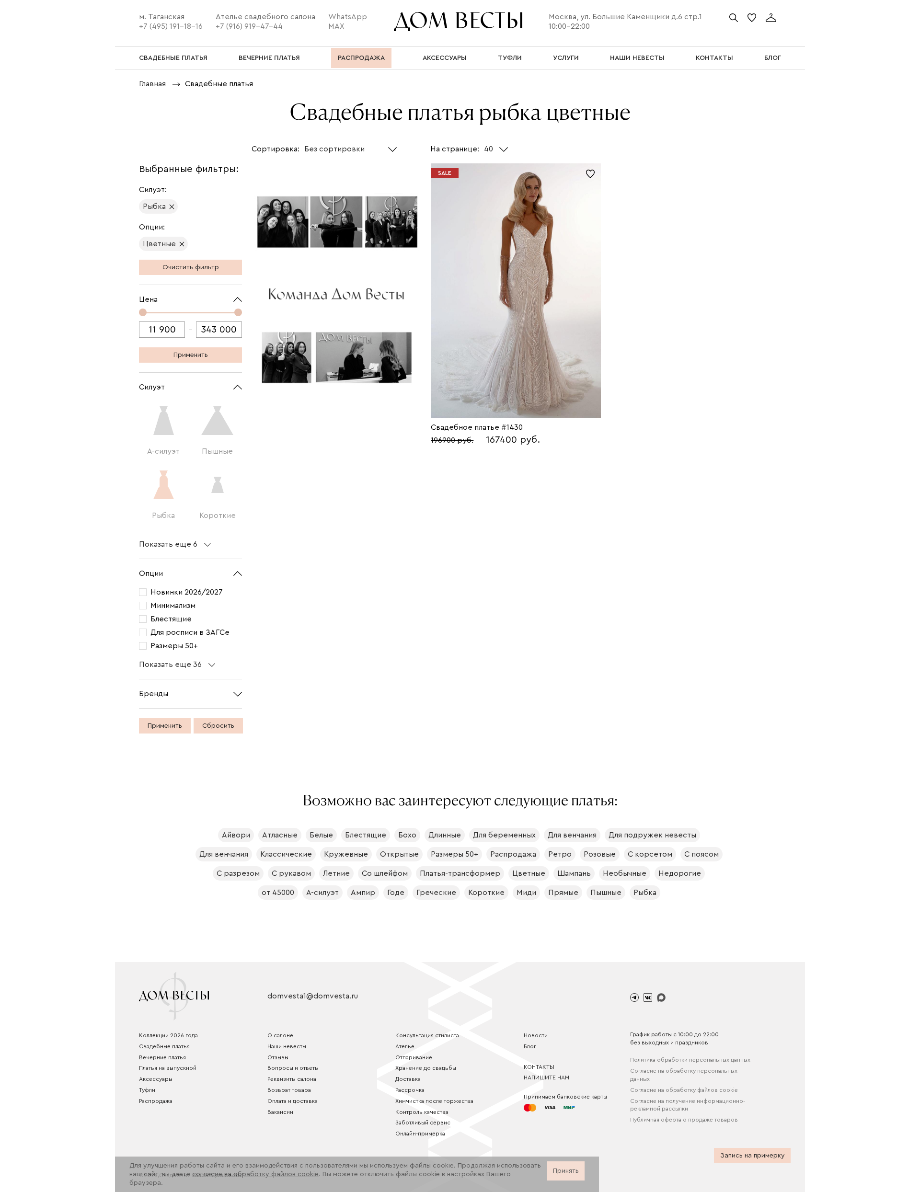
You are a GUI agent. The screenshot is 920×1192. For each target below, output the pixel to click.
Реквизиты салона (291, 1079)
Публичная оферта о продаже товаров (684, 1120)
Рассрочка (410, 1090)
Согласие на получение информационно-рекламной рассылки (687, 1105)
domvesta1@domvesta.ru (312, 996)
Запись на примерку (752, 1155)
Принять (566, 1171)
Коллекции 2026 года (168, 1035)
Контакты (539, 1067)
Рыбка (154, 206)
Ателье (404, 1046)
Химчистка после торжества (434, 1101)
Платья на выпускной (167, 1068)
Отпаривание (413, 1057)
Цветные (159, 244)
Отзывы (277, 1057)
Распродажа (155, 1101)
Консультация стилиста (427, 1035)
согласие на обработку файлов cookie (255, 1174)
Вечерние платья (162, 1057)
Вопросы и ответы (293, 1068)
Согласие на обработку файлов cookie (684, 1090)
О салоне (280, 1035)
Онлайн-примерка (420, 1133)
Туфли (147, 1090)
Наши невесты (286, 1046)
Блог (530, 1046)
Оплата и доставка (292, 1101)
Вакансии (280, 1112)
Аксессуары (155, 1079)
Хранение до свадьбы (425, 1068)
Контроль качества (421, 1112)
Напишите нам (546, 1077)
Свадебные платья (164, 1046)
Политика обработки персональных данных (690, 1060)
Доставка (408, 1079)
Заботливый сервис (422, 1122)
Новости (536, 1035)
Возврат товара (289, 1090)
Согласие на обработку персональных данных (683, 1075)
